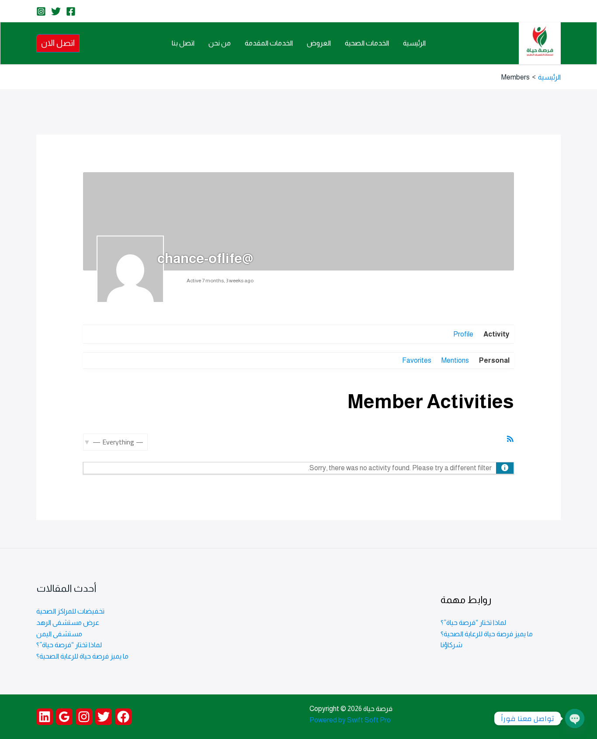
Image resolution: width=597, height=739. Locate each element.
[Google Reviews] (64, 716)
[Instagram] (41, 11)
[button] (58, 43)
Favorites (416, 360)
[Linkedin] (44, 716)
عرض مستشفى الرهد (67, 622)
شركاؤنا (451, 645)
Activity (496, 334)
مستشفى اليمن (59, 634)
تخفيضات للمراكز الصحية (70, 611)
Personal (494, 360)
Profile (463, 334)
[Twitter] (56, 11)
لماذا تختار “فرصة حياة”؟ (473, 622)
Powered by (327, 720)
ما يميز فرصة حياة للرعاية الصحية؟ (487, 634)
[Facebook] (71, 11)
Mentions (455, 360)
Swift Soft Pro (369, 720)
